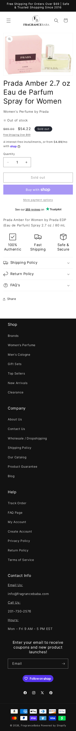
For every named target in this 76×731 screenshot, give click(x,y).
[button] (8, 20)
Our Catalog (17, 457)
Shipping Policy (20, 448)
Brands (13, 336)
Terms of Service (21, 560)
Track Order (17, 503)
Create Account (20, 531)
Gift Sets (15, 364)
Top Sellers (16, 373)
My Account (17, 522)
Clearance (16, 392)
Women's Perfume (21, 345)
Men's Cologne (19, 354)
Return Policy (18, 550)
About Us (15, 419)
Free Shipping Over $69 (17, 134)
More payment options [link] (38, 199)
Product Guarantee (22, 466)
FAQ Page (15, 512)
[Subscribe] (63, 664)
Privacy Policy (19, 541)
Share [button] (11, 299)
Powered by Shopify (53, 725)
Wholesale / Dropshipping (27, 438)
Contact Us (16, 429)
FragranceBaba (30, 725)
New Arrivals (18, 383)
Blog (11, 476)
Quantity (9, 153)
